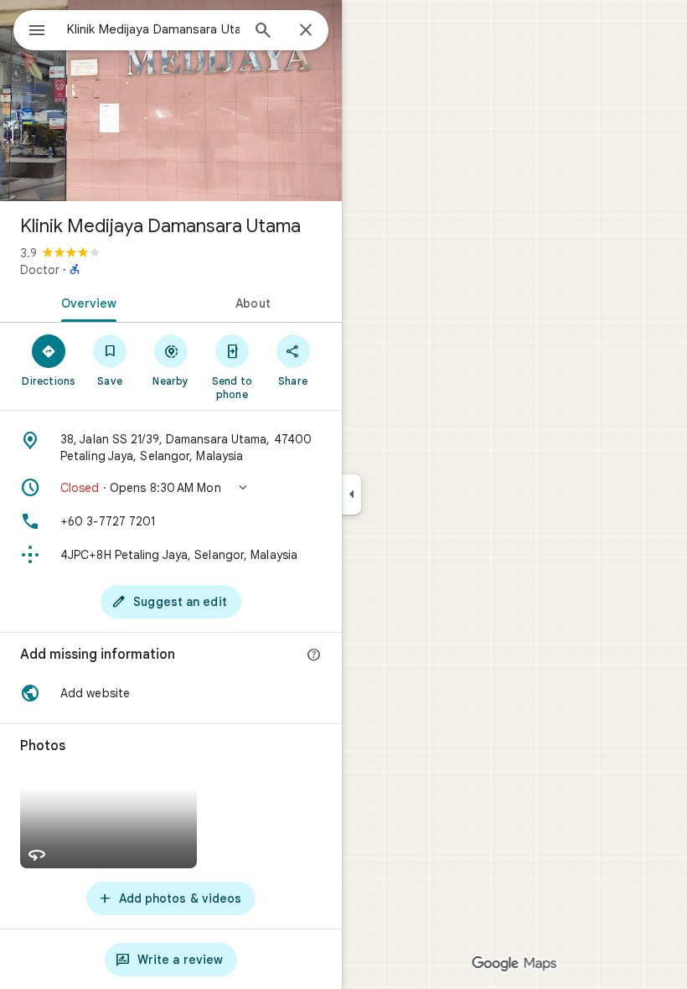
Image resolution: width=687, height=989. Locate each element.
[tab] (85, 302)
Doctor (39, 269)
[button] (171, 488)
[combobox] (153, 29)
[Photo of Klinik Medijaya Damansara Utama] (171, 100)
